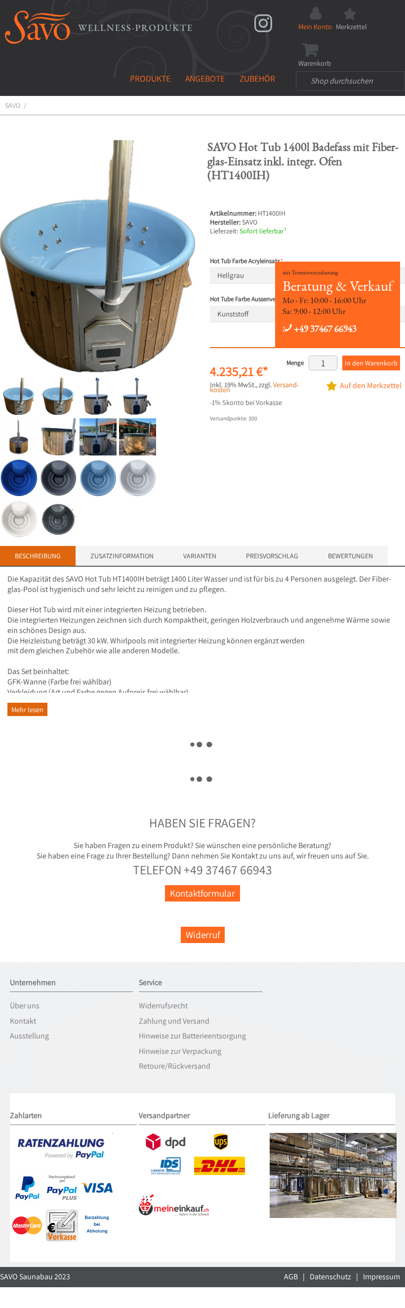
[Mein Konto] (315, 11)
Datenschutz (330, 1276)
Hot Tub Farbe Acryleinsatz (245, 261)
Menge (295, 363)
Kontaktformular (202, 893)
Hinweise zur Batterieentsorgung (192, 1036)
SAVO (12, 105)
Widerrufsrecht (163, 1005)
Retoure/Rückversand (174, 1066)
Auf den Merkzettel (371, 385)
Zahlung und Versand (174, 1021)
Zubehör (257, 78)
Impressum (381, 1276)
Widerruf (203, 934)
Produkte (150, 78)
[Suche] (306, 81)
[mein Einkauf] (174, 1197)
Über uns (25, 1005)
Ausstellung (29, 1036)
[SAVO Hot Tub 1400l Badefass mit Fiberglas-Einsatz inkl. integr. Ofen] (58, 396)
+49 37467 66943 (324, 328)
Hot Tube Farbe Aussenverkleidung (255, 299)
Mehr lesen (27, 709)
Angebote (205, 78)
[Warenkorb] (314, 47)
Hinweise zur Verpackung (180, 1051)
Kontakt (23, 1021)
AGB (291, 1276)
